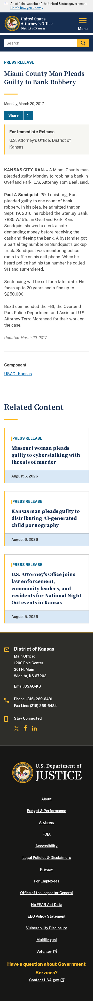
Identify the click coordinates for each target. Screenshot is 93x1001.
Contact (44, 980)
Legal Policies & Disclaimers (46, 858)
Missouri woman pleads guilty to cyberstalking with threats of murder (45, 455)
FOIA (46, 834)
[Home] (29, 30)
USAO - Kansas (18, 373)
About (46, 799)
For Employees (46, 881)
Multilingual (46, 940)
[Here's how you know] (46, 6)
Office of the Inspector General (46, 893)
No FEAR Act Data (46, 905)
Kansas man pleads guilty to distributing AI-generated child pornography (45, 518)
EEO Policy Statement (47, 916)
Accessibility (46, 846)
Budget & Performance (46, 811)
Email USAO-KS (27, 686)
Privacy (46, 869)
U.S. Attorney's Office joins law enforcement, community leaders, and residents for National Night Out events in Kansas (46, 588)
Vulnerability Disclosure (46, 928)
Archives (46, 822)
